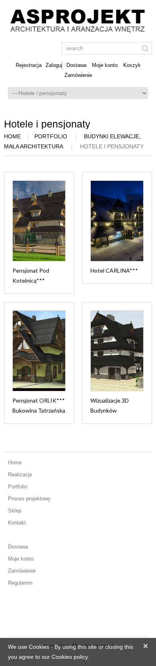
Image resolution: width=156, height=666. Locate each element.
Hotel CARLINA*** (114, 270)
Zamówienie (78, 75)
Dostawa (76, 65)
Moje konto (105, 65)
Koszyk (132, 65)
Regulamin (20, 583)
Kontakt (17, 523)
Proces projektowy (29, 499)
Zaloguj (54, 65)
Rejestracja (29, 65)
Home (12, 136)
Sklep (14, 511)
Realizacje (20, 475)
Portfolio (50, 136)
